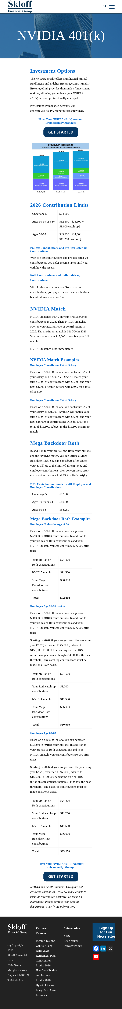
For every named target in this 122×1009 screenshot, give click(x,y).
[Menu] (110, 6)
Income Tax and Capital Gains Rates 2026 (45, 945)
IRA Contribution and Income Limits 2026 (46, 975)
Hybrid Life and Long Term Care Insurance (46, 990)
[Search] (103, 6)
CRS (67, 935)
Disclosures (71, 940)
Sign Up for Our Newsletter (106, 932)
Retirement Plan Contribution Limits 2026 (45, 960)
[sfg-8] (20, 6)
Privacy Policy (73, 945)
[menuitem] (103, 6)
